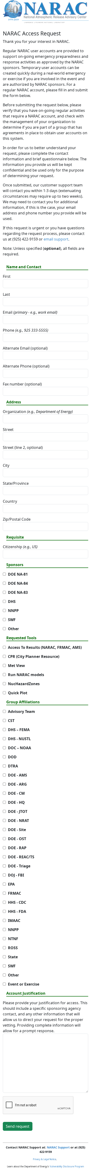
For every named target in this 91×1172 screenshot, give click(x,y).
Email (30, 312)
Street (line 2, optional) (23, 447)
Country (10, 501)
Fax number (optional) (22, 384)
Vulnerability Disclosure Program (67, 1166)
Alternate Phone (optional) (26, 366)
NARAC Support (58, 1147)
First (6, 276)
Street (8, 429)
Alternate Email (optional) (25, 348)
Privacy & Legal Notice (44, 1159)
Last (6, 294)
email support (56, 239)
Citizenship (20, 546)
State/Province (16, 483)
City (6, 465)
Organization (38, 411)
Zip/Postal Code (17, 519)
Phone (25, 330)
